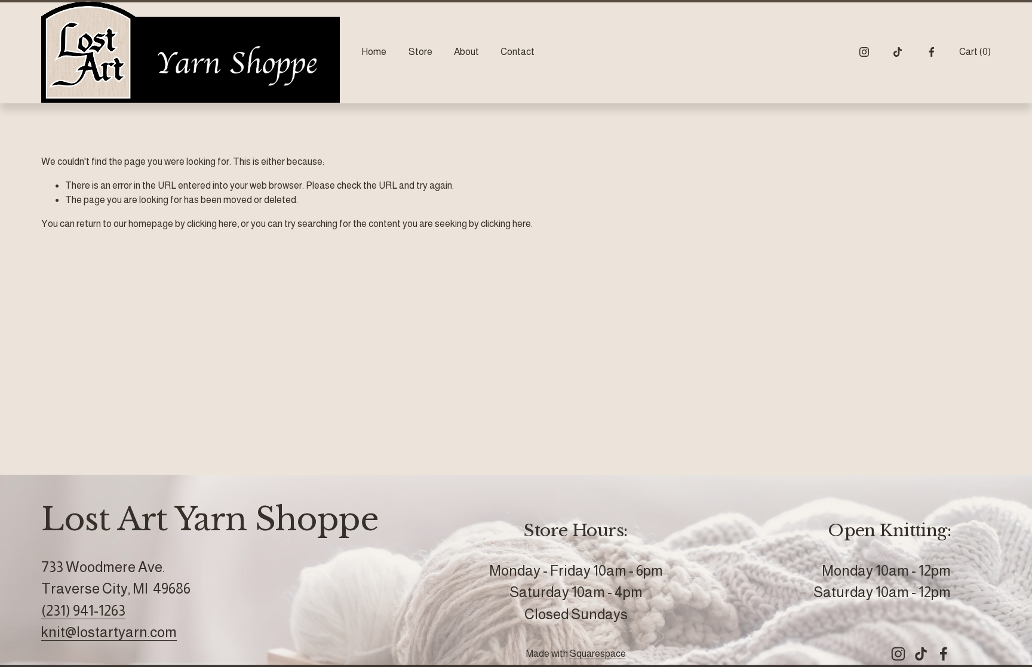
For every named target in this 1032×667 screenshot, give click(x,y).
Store (420, 52)
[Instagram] (864, 52)
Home (373, 52)
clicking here (212, 224)
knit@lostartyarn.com (109, 632)
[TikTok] (898, 52)
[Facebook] (932, 52)
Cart (975, 52)
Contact (517, 52)
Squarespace (598, 653)
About (466, 52)
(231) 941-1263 (83, 611)
